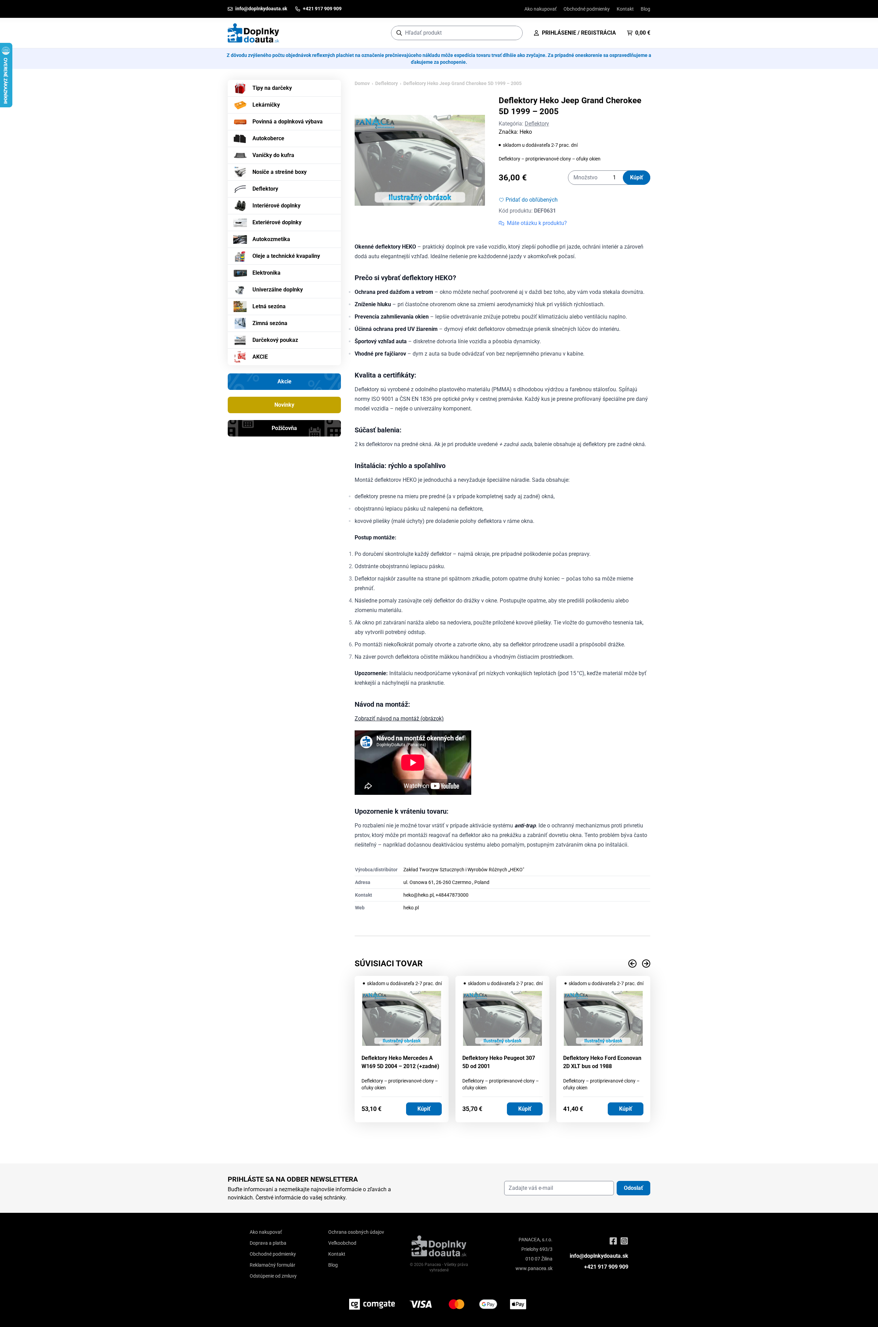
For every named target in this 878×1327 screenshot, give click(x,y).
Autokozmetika (271, 239)
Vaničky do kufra (273, 155)
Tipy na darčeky (272, 88)
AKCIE (260, 357)
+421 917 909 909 (606, 1267)
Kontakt (625, 9)
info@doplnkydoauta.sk (599, 1256)
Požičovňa (284, 428)
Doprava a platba (268, 1243)
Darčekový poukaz (275, 340)
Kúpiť (636, 177)
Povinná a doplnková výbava (287, 121)
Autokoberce (268, 138)
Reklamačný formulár (272, 1265)
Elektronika (266, 273)
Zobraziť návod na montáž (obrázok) (399, 718)
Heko (526, 132)
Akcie (284, 381)
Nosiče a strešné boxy (279, 172)
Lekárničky (266, 104)
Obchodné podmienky (586, 9)
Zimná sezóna (269, 323)
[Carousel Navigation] (502, 963)
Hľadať (514, 32)
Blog (645, 9)
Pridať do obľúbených (532, 199)
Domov (362, 83)
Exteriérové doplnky (276, 222)
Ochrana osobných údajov (356, 1232)
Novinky (284, 405)
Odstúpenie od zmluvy (273, 1276)
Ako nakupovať (540, 9)
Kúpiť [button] (423, 1108)
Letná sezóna (269, 306)
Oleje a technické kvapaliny (286, 256)
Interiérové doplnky (276, 205)
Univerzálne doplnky (277, 289)
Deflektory (265, 189)
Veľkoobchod (342, 1243)
